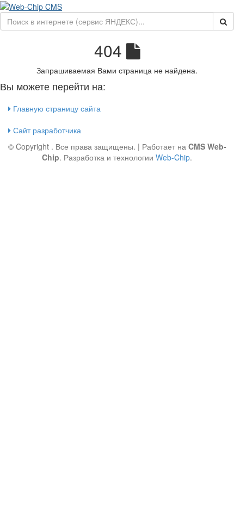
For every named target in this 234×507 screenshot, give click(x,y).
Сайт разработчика (46, 130)
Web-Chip (173, 157)
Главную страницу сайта (56, 108)
